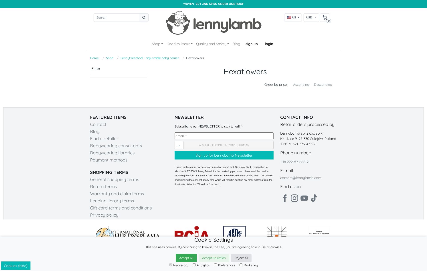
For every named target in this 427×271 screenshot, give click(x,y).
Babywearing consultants (116, 145)
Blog (236, 44)
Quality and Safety (211, 44)
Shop (156, 44)
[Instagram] (294, 198)
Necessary (180, 265)
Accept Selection (214, 258)
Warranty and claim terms (117, 193)
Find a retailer (104, 138)
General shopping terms (114, 179)
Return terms (103, 186)
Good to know (178, 44)
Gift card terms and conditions (121, 208)
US (294, 17)
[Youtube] (304, 198)
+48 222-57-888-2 (294, 161)
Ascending (301, 84)
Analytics (203, 265)
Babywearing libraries (112, 152)
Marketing (251, 265)
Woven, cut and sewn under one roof (213, 4)
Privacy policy (104, 215)
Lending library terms (112, 200)
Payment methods (108, 160)
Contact (98, 124)
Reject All (241, 258)
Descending (323, 84)
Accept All (186, 258)
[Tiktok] (314, 198)
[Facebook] (284, 198)
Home (94, 58)
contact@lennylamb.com (301, 177)
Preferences (226, 265)
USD (309, 17)
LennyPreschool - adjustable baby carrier (150, 58)
